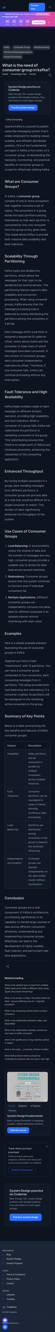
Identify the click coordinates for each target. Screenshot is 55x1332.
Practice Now (35, 7)
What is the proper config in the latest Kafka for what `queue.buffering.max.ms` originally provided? (27, 1001)
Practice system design (23, 107)
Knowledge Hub (18, 74)
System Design (13, 1258)
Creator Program (14, 1263)
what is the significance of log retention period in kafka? (27, 1041)
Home (5, 74)
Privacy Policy (13, 1279)
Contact (10, 1283)
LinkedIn (10, 1294)
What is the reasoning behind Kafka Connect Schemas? (26, 1012)
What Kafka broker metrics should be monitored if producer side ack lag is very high (27, 1057)
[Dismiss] (47, 1146)
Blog (8, 1254)
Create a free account (22, 1170)
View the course (18, 1130)
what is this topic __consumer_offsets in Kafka (26, 1049)
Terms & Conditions (15, 1274)
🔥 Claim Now (39, 22)
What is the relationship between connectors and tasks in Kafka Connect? (26, 1032)
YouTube (10, 1299)
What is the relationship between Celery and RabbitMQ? (26, 1022)
